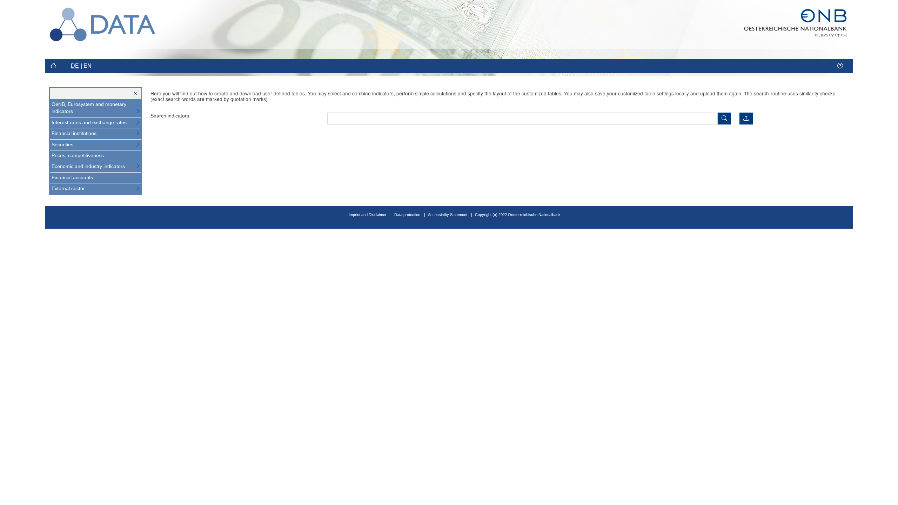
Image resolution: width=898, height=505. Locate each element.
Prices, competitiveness (78, 155)
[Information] (840, 66)
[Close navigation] (135, 94)
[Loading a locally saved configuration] (746, 118)
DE (75, 66)
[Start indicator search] (724, 118)
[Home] (54, 66)
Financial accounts (72, 177)
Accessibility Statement (448, 215)
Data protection (407, 215)
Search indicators (169, 116)
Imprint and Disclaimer (368, 215)
